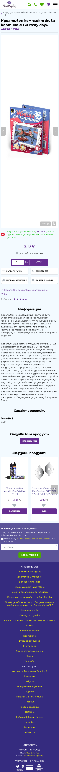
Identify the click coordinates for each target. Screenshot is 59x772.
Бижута (29, 681)
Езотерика (29, 646)
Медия (29, 656)
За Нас (29, 625)
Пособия (29, 701)
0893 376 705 (32, 752)
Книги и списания (29, 707)
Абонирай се (28, 555)
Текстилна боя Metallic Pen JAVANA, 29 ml (14, 491)
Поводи (29, 712)
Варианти (15, 511)
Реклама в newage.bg (29, 571)
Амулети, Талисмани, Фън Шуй (29, 671)
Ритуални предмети (29, 686)
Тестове (29, 661)
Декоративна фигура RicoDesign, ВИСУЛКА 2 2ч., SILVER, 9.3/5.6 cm (44, 491)
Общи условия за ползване (30, 587)
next (54, 489)
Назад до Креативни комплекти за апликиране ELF (30, 13)
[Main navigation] (55, 4)
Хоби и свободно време (29, 717)
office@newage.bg (33, 755)
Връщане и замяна (29, 581)
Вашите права (29, 610)
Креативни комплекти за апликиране (26, 290)
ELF (6, 293)
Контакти (29, 635)
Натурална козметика (29, 696)
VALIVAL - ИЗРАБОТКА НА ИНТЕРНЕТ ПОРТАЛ (29, 620)
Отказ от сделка (30, 615)
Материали (29, 727)
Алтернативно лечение (30, 651)
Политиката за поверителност (32, 539)
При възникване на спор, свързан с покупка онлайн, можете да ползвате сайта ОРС (29, 604)
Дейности (30, 732)
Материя (29, 676)
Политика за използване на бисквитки (29, 597)
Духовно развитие (29, 640)
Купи (39, 262)
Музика (30, 722)
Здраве (29, 691)
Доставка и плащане (30, 576)
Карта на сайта (29, 630)
